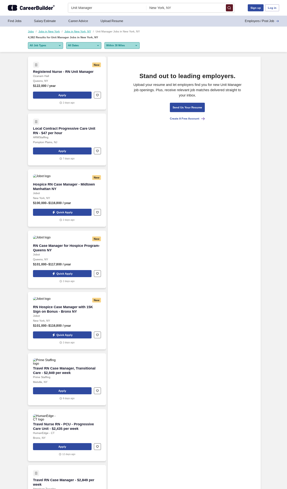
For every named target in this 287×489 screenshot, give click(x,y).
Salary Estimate (45, 21)
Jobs (31, 31)
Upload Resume (112, 21)
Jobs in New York (49, 31)
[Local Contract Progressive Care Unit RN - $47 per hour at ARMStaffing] (67, 139)
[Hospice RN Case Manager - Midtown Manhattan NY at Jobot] (67, 198)
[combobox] (107, 7)
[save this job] (97, 95)
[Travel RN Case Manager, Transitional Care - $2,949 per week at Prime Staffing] (67, 379)
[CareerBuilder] (31, 8)
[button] (229, 7)
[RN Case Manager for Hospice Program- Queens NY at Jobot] (67, 259)
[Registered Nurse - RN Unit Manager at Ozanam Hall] (67, 83)
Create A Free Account (184, 118)
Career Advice (78, 21)
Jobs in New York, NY (77, 31)
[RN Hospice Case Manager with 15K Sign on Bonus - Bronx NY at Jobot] (67, 320)
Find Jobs (14, 21)
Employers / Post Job (259, 21)
